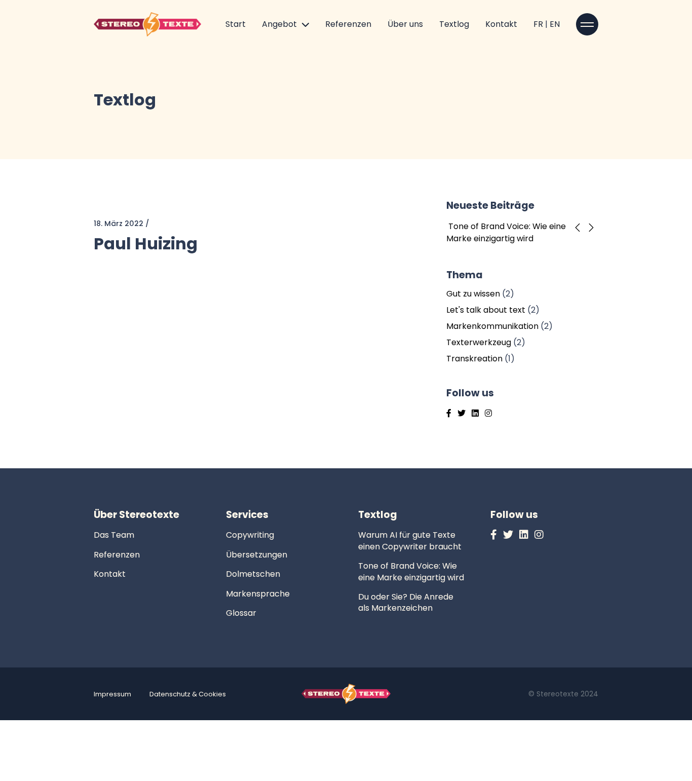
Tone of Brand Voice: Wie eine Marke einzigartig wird (506, 232)
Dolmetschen (253, 574)
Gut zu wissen (473, 294)
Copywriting (250, 535)
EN (555, 24)
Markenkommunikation (492, 326)
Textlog (454, 24)
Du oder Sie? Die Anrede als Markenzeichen (405, 602)
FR (539, 24)
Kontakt (501, 24)
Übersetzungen (256, 555)
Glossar (241, 613)
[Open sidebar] (587, 24)
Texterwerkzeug (478, 342)
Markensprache (258, 594)
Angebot (279, 24)
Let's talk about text (485, 310)
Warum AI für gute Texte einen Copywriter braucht (410, 540)
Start (235, 24)
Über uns (405, 24)
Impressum (112, 694)
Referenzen (348, 24)
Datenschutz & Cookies (187, 694)
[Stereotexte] (147, 23)
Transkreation (474, 358)
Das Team (114, 535)
